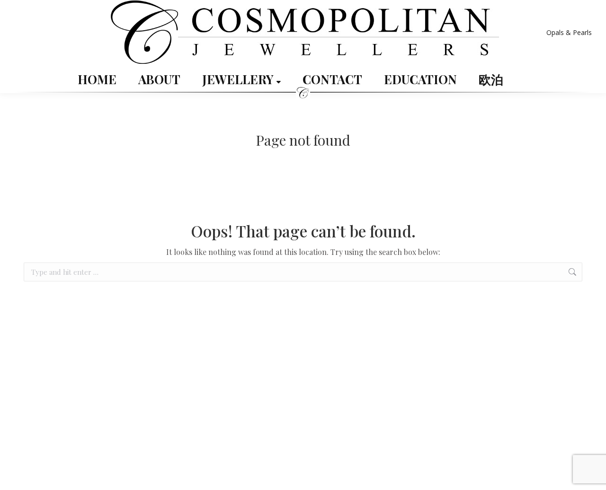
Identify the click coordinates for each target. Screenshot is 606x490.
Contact (332, 79)
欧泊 (491, 79)
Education (420, 79)
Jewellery (239, 79)
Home (97, 79)
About (159, 79)
